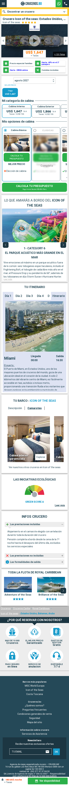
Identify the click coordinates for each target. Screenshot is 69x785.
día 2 (19, 296)
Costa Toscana (34, 694)
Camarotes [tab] (34, 408)
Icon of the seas (9, 613)
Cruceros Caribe (21, 608)
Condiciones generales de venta (34, 714)
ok (56, 751)
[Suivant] (63, 245)
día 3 (29, 296)
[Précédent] (6, 245)
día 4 (40, 296)
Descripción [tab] (15, 408)
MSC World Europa (34, 685)
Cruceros (6, 608)
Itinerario (58, 296)
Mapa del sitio (34, 722)
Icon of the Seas (34, 689)
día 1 (8, 296)
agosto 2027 (21, 80)
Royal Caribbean (41, 608)
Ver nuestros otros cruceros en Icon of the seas (34, 467)
